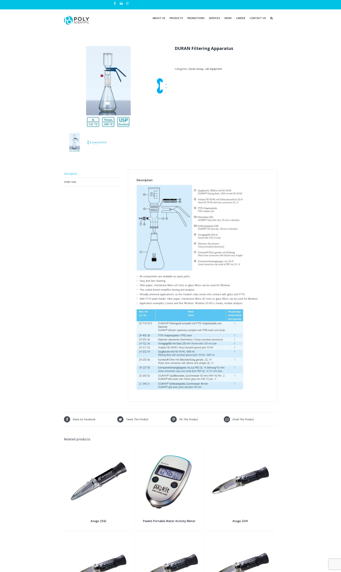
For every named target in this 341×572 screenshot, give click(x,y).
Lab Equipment (213, 69)
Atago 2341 (240, 521)
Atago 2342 (98, 521)
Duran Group (195, 69)
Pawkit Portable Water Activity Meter (169, 521)
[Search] (271, 17)
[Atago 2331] (98, 535)
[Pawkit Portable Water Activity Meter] (169, 449)
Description (70, 173)
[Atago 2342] (98, 449)
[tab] (91, 174)
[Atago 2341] (240, 449)
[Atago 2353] (240, 535)
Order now (70, 182)
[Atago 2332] (169, 535)
